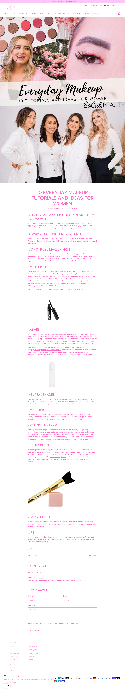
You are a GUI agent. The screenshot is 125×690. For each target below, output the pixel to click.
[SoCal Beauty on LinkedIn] (91, 5)
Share (33, 549)
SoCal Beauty (20, 679)
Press (12, 671)
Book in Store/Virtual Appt (15, 664)
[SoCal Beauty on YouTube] (101, 5)
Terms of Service (30, 658)
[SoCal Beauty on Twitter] (99, 5)
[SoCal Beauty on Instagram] (89, 5)
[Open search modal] (112, 13)
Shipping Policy (33, 650)
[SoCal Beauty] (11, 7)
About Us (13, 650)
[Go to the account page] (116, 13)
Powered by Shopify (10, 683)
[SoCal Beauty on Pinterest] (94, 5)
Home (12, 646)
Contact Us (14, 653)
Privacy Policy (32, 653)
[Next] (81, 1)
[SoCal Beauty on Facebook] (86, 5)
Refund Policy (32, 646)
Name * (31, 596)
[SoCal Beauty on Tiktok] (96, 5)
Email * (66, 596)
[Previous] (44, 1)
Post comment (35, 630)
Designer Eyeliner (48, 289)
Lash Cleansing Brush (58, 457)
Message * (32, 605)
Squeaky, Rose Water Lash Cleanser (47, 350)
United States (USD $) (113, 5)
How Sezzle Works (14, 658)
